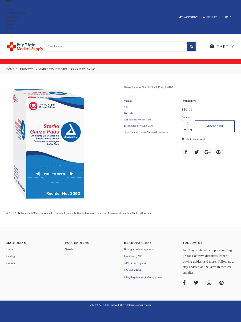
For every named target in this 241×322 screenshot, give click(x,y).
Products (26, 69)
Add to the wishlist (194, 138)
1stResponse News (16, 12)
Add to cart (214, 126)
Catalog (10, 9)
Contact (10, 32)
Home (9, 5)
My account (188, 17)
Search (69, 249)
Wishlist (210, 17)
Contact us (12, 16)
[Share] (186, 152)
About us (11, 20)
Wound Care (144, 119)
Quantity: (187, 117)
